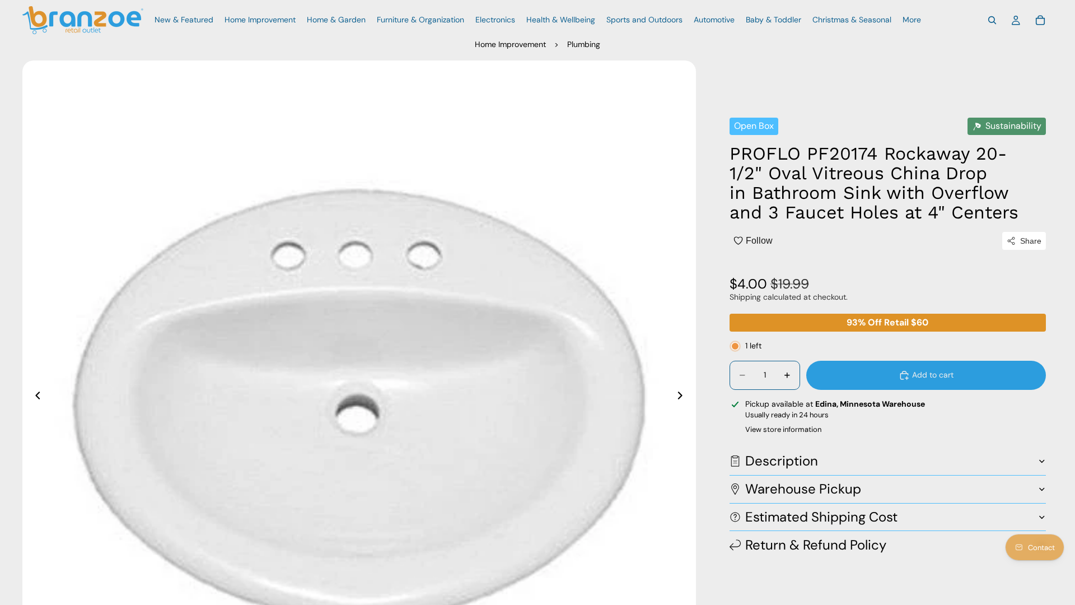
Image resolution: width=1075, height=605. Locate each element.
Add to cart (933, 375)
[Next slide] (683, 397)
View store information (783, 429)
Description (781, 460)
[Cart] (1040, 20)
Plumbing (583, 44)
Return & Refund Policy (815, 544)
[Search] (992, 20)
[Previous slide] (34, 397)
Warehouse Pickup (803, 488)
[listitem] (912, 20)
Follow (759, 240)
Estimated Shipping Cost (821, 516)
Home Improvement (510, 44)
